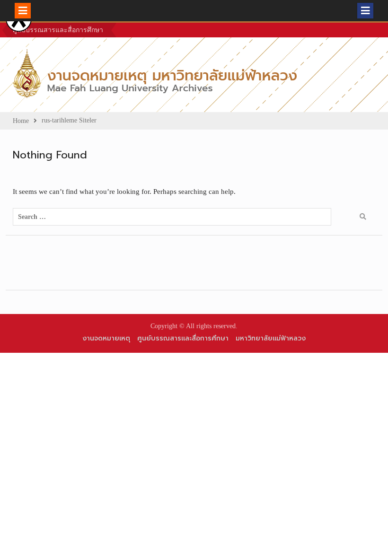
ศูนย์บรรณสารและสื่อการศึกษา (58, 30)
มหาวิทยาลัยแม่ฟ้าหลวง (271, 338)
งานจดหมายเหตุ (106, 338)
